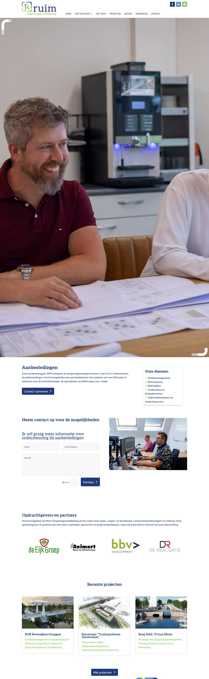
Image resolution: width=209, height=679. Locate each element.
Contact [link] (155, 14)
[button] (172, 4)
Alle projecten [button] (102, 672)
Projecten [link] (115, 14)
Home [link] (68, 14)
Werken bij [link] (141, 14)
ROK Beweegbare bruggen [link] (43, 634)
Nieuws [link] (128, 14)
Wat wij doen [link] (82, 14)
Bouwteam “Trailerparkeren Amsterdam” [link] (101, 636)
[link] (39, 14)
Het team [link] (101, 14)
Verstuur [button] (88, 482)
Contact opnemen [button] (36, 391)
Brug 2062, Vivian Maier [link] (155, 634)
